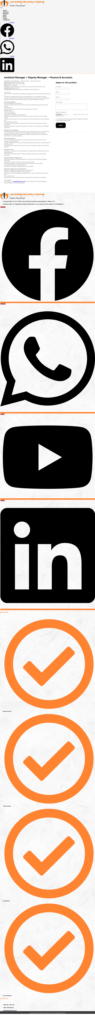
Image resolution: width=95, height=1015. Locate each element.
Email (57, 92)
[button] (28, 7)
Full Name (59, 86)
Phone (58, 97)
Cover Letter (59, 102)
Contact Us (6, 20)
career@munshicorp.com (19, 181)
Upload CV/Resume (61, 112)
